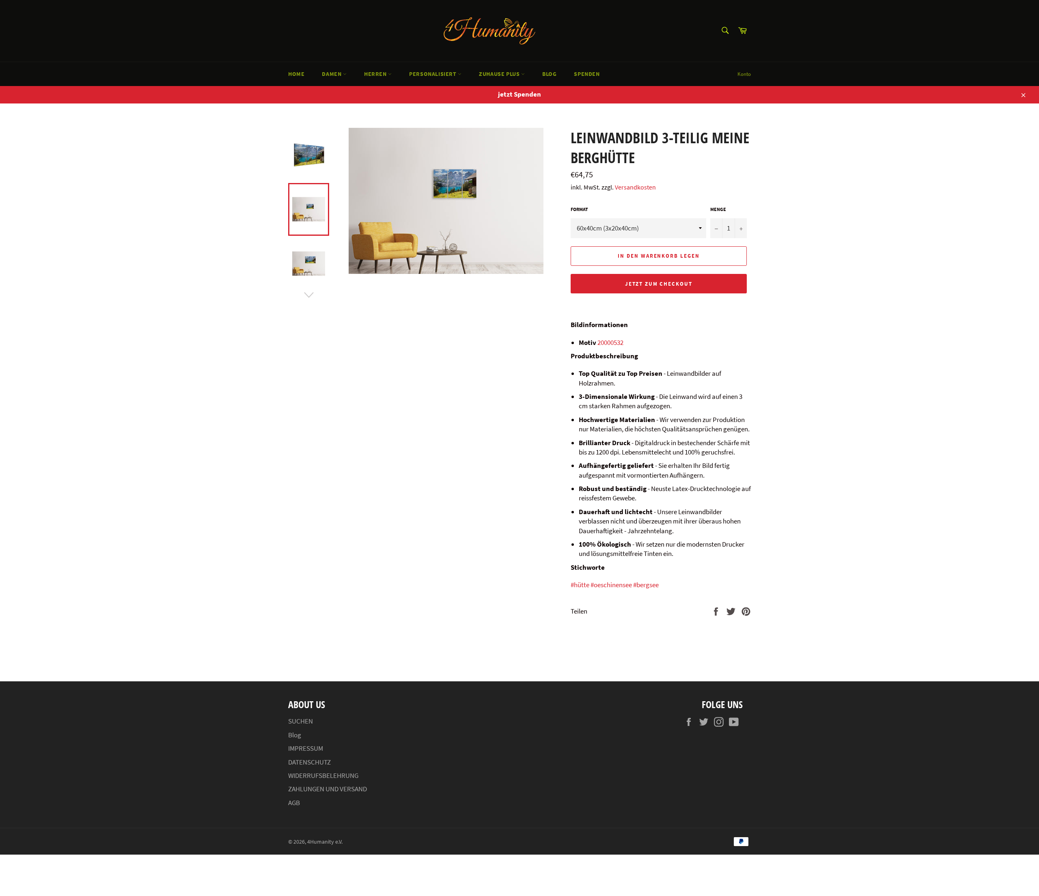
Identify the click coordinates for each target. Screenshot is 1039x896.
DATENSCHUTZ (309, 762)
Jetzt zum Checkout (658, 283)
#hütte (580, 584)
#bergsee (646, 584)
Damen (332, 74)
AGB (294, 802)
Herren (376, 74)
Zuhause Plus (500, 74)
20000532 (610, 342)
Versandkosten (635, 187)
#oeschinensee (611, 584)
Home (296, 74)
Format (579, 209)
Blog (549, 74)
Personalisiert (433, 74)
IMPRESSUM (305, 748)
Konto (744, 74)
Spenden (586, 74)
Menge (718, 209)
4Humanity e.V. (325, 841)
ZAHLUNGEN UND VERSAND (327, 788)
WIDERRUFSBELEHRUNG (323, 775)
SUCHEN (300, 721)
